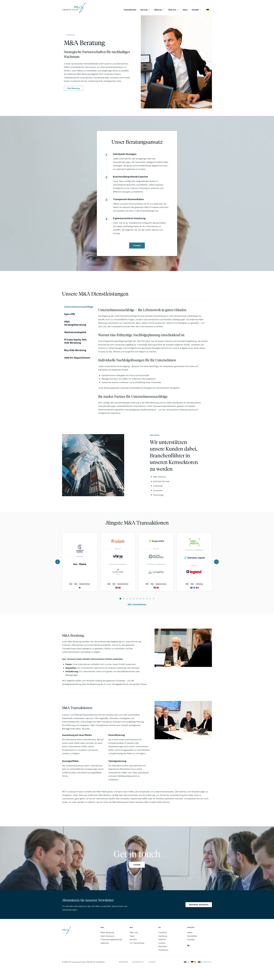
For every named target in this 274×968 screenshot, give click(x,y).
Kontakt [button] (195, 9)
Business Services (161, 481)
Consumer (157, 490)
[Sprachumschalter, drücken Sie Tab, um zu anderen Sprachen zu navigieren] (208, 9)
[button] (57, 561)
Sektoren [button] (158, 9)
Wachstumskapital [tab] (75, 332)
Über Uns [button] (172, 9)
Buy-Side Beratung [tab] (75, 350)
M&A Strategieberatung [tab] (75, 323)
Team (132, 936)
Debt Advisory (159, 476)
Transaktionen (130, 9)
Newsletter (192, 936)
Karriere (133, 939)
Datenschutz (138, 962)
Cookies (151, 962)
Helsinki (162, 939)
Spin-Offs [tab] (69, 314)
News (185, 9)
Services (71, 35)
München (162, 946)
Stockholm (163, 950)
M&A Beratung (73, 88)
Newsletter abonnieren (198, 904)
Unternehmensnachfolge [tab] (78, 306)
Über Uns (134, 932)
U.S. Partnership (137, 943)
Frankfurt (162, 932)
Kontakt (137, 245)
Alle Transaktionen (137, 604)
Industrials (158, 485)
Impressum (123, 962)
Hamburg (162, 936)
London (161, 943)
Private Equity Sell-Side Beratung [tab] (75, 341)
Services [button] (144, 9)
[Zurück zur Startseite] (74, 8)
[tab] (120, 598)
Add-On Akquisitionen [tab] (77, 357)
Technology (158, 495)
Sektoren (105, 943)
